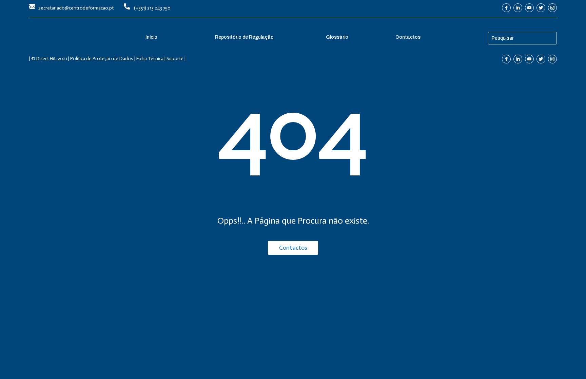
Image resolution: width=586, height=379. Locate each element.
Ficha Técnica (149, 58)
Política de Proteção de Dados (101, 58)
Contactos (293, 247)
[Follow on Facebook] (506, 7)
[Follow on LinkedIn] (517, 7)
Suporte (175, 58)
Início (151, 37)
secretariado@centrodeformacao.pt (76, 8)
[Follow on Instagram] (552, 7)
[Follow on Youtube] (529, 7)
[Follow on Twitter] (540, 7)
